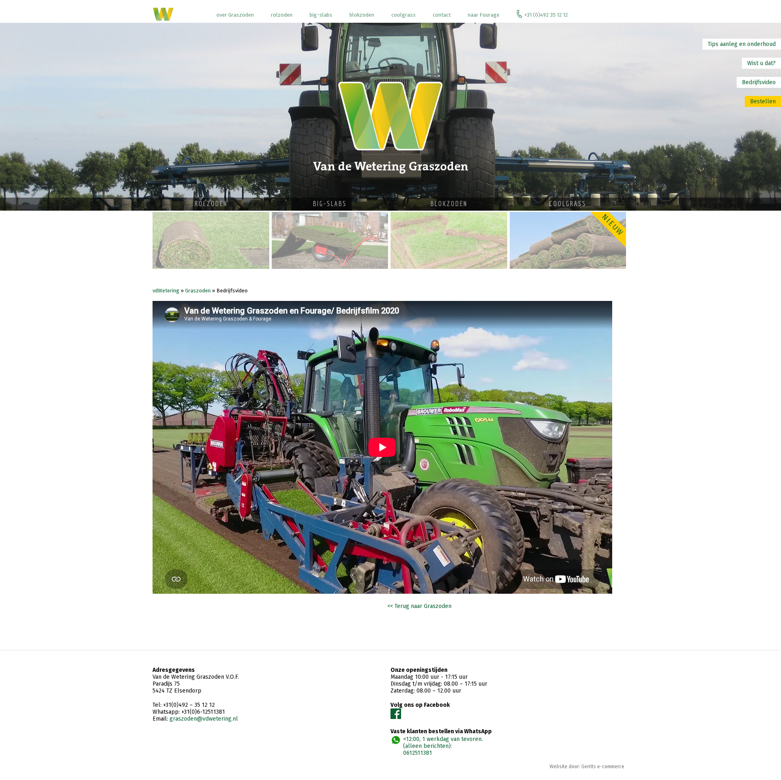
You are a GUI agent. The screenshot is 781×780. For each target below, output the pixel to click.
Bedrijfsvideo (759, 82)
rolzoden (281, 15)
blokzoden (361, 15)
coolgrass (403, 15)
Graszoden (198, 291)
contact (442, 15)
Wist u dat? (761, 63)
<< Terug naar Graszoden (419, 606)
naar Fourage (484, 15)
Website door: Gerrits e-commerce (587, 766)
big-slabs (321, 15)
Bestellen (763, 101)
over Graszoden (235, 15)
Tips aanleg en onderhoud (742, 44)
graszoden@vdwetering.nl (204, 718)
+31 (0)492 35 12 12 (546, 15)
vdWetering (166, 291)
